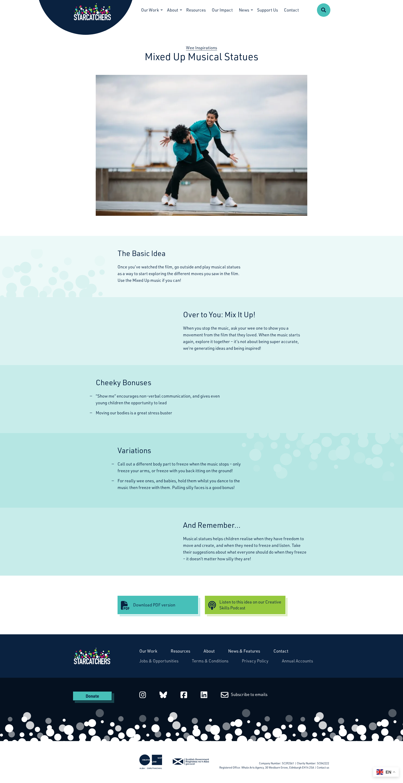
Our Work (148, 651)
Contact (280, 651)
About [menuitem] (172, 10)
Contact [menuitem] (291, 10)
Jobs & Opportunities (158, 660)
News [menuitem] (244, 10)
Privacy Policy (255, 660)
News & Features (244, 651)
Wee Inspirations (201, 47)
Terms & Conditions (210, 660)
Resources (180, 651)
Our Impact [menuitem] (222, 10)
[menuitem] (323, 10)
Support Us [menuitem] (267, 10)
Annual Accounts (297, 660)
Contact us (323, 767)
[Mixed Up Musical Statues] (201, 145)
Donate (92, 696)
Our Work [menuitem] (150, 10)
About (209, 651)
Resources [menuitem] (196, 10)
